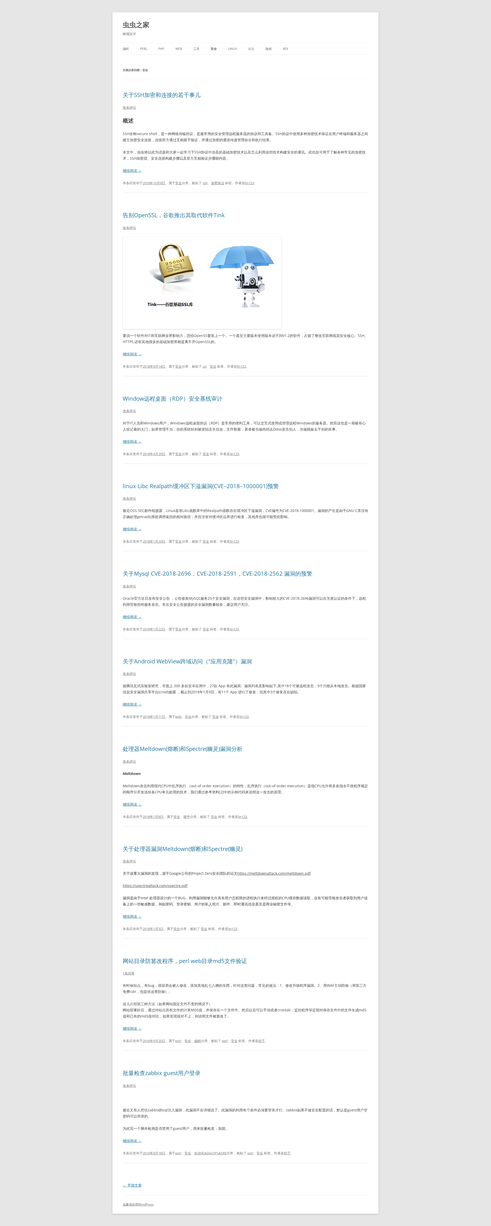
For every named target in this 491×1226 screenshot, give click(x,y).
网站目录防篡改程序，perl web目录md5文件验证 (185, 961)
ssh (205, 183)
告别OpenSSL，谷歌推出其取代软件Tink (174, 215)
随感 (268, 49)
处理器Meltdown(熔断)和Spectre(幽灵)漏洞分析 (182, 748)
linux (232, 49)
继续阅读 (132, 170)
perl (143, 49)
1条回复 (129, 973)
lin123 (249, 183)
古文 (251, 49)
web (178, 49)
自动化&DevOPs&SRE (210, 1153)
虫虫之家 (136, 24)
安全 (214, 49)
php (161, 49)
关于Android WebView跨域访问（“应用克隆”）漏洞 (187, 661)
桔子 (261, 1040)
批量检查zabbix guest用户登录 (161, 1073)
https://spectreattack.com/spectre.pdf (155, 885)
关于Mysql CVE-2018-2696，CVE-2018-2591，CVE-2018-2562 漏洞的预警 (217, 573)
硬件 (186, 816)
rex (285, 49)
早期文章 (132, 1185)
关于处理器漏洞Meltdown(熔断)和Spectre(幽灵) (182, 848)
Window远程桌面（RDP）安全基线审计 (172, 398)
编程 (126, 49)
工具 (196, 49)
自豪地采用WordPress (138, 1204)
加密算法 (217, 183)
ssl (204, 366)
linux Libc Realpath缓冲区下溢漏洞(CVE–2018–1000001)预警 (201, 486)
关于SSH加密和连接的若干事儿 (161, 94)
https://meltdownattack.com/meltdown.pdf (274, 873)
